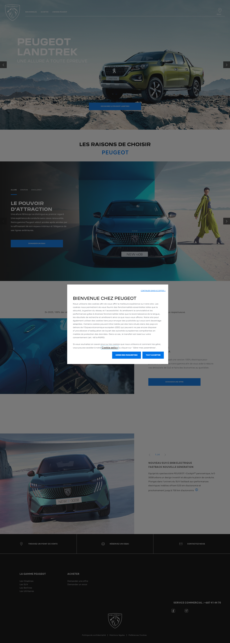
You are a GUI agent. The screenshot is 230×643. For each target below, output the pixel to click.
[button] (153, 291)
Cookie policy (110, 347)
